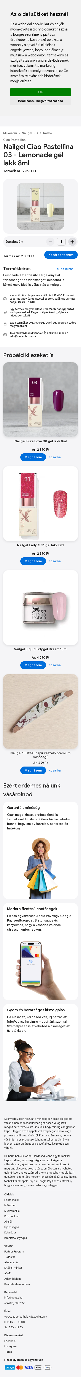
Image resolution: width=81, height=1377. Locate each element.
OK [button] (40, 92)
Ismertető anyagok (15, 1238)
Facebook (10, 1341)
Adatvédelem (12, 1278)
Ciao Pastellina (14, 140)
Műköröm (10, 133)
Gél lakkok (44, 133)
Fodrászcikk (11, 1199)
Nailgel (27, 133)
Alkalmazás (11, 1262)
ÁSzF (7, 1273)
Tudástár (9, 1257)
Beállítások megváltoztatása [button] (40, 101)
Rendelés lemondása (17, 1284)
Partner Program (14, 1251)
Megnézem (33, 457)
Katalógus (10, 1232)
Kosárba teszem (61, 255)
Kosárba (55, 457)
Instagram (10, 1346)
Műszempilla (12, 1210)
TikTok (8, 1351)
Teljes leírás (64, 269)
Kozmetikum (11, 1216)
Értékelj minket (13, 1267)
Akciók (8, 1221)
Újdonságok (11, 1227)
